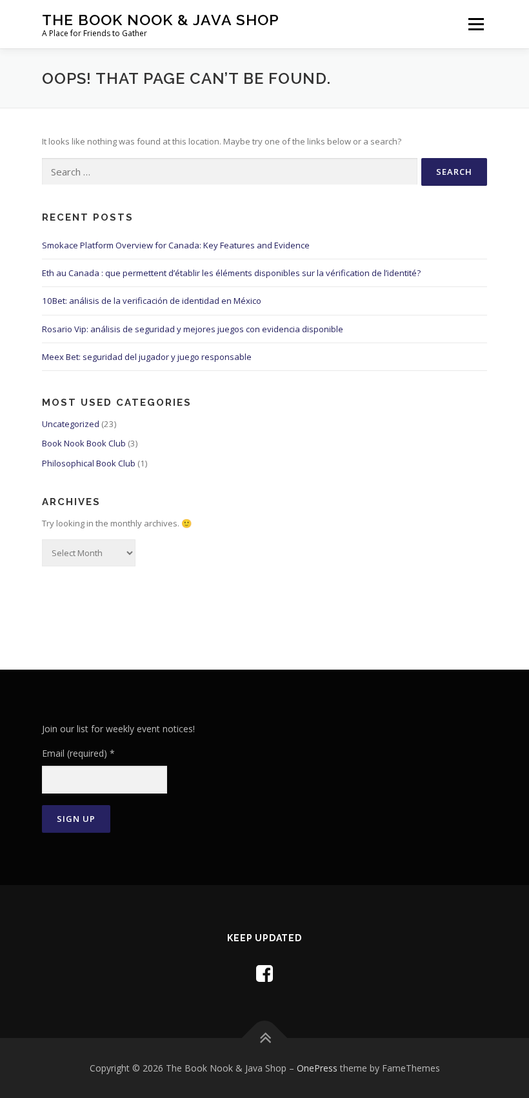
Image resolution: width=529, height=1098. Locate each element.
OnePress (317, 1068)
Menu (475, 24)
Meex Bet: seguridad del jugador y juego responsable (147, 357)
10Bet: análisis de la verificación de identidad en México (151, 300)
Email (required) (78, 753)
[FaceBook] (264, 973)
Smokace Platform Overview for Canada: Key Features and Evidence (176, 245)
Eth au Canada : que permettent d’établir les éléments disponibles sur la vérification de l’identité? (231, 273)
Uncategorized (70, 424)
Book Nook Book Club (84, 443)
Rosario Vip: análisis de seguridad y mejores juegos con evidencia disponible (192, 329)
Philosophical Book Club (88, 463)
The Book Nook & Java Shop (160, 19)
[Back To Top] (265, 1038)
